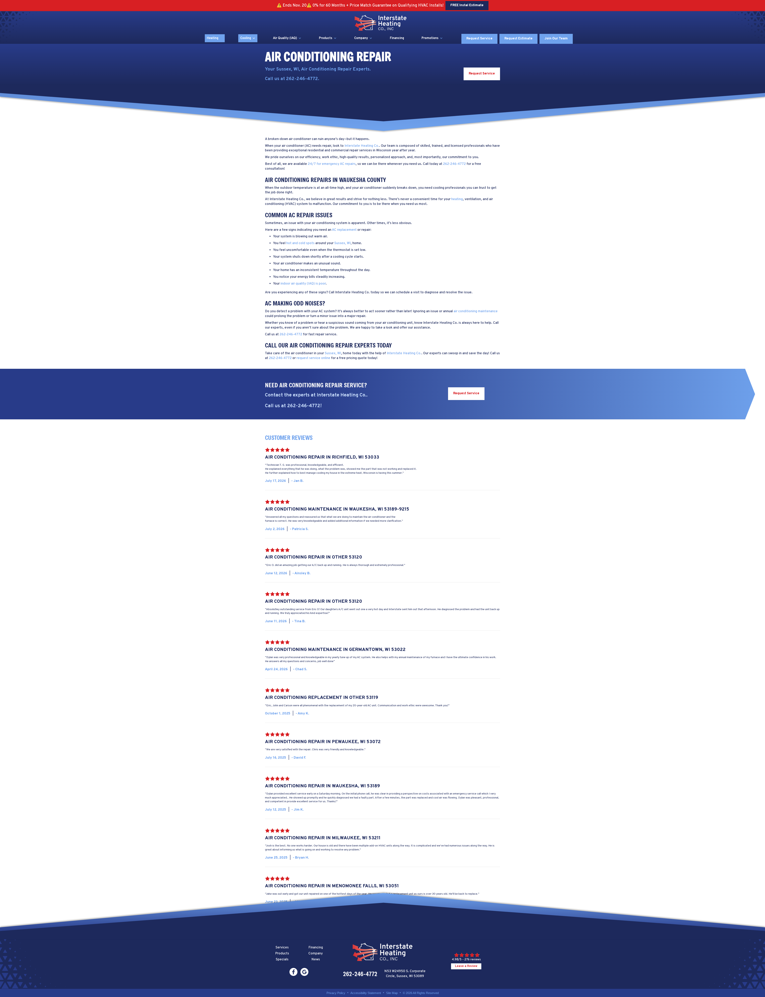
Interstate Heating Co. (361, 146)
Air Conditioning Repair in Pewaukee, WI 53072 (323, 742)
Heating (212, 38)
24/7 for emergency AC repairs (332, 164)
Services (282, 947)
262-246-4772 (302, 79)
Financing (397, 38)
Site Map (392, 993)
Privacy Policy (336, 993)
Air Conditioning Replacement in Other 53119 (321, 698)
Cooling (245, 38)
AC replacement (344, 230)
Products (325, 38)
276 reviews (472, 960)
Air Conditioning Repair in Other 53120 (313, 557)
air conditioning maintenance (476, 311)
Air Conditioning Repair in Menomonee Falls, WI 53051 (332, 886)
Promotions (430, 38)
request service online (313, 358)
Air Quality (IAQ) (285, 38)
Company (361, 38)
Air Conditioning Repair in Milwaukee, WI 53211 (323, 838)
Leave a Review (466, 966)
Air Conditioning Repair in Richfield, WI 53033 (322, 457)
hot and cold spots (300, 243)
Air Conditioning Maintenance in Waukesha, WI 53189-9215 (337, 509)
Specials (282, 959)
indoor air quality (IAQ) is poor (303, 284)
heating (457, 199)
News (315, 959)
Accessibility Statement (365, 993)
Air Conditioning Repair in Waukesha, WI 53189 (322, 786)
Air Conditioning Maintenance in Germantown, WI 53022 (335, 650)
